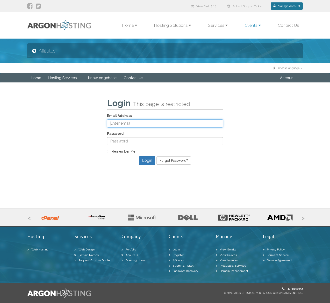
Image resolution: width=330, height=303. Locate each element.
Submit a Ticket (183, 265)
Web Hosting (40, 249)
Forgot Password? (173, 160)
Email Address (119, 116)
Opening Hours (135, 260)
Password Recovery (185, 271)
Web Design (87, 249)
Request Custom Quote (94, 260)
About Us (132, 255)
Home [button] (128, 25)
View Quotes (228, 255)
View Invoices (229, 260)
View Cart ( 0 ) (206, 6)
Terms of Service (278, 255)
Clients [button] (251, 25)
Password (115, 133)
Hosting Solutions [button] (171, 25)
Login (176, 249)
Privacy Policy (276, 249)
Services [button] (216, 25)
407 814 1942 (295, 288)
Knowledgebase (102, 78)
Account (288, 78)
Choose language (288, 68)
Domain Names (89, 255)
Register (178, 255)
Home (36, 78)
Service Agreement (279, 260)
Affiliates (178, 260)
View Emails (228, 249)
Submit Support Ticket (247, 6)
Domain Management (234, 271)
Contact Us (288, 25)
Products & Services (233, 265)
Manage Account (289, 6)
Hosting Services (63, 78)
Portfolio (131, 249)
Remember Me (123, 151)
